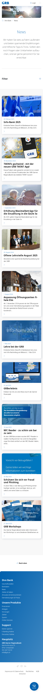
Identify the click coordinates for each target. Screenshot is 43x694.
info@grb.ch (6, 652)
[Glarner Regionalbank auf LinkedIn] (25, 666)
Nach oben (22, 563)
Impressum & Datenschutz (14, 671)
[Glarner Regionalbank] (11, 3)
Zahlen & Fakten (7, 592)
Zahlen (4, 615)
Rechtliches (30, 671)
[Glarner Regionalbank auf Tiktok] (17, 666)
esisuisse (22, 674)
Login (34, 3)
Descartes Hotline (8, 634)
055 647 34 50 (7, 650)
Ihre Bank (8, 21)
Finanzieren (6, 606)
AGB (37, 671)
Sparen (4, 617)
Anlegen (5, 609)
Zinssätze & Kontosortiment (11, 595)
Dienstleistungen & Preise (11, 598)
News (4, 589)
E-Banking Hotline (8, 631)
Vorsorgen (5, 612)
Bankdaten (5, 587)
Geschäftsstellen (8, 584)
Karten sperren (7, 629)
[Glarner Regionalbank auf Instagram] (21, 666)
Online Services (7, 620)
